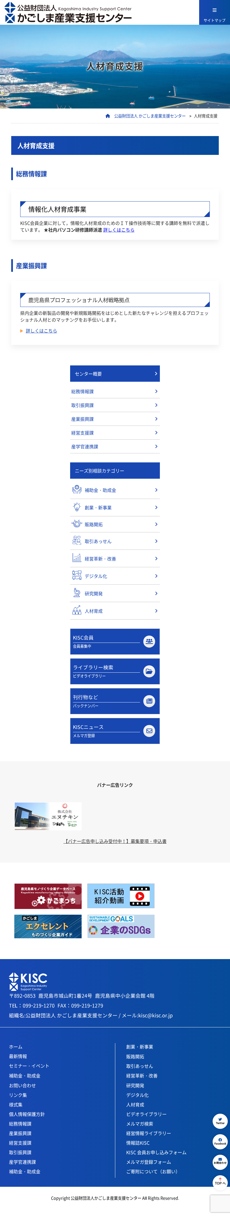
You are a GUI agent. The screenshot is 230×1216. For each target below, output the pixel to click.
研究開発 (135, 1085)
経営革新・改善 (142, 1075)
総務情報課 (82, 391)
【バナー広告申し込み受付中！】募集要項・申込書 (115, 841)
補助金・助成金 (24, 1075)
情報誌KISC (138, 1142)
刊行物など (85, 700)
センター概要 (88, 373)
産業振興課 (82, 418)
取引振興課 (82, 405)
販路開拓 (135, 1056)
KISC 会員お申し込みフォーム (156, 1152)
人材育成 (135, 1104)
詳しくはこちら (41, 330)
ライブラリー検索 (93, 671)
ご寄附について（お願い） (153, 1171)
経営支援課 (82, 432)
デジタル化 (137, 1094)
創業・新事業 (139, 1046)
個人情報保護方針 (27, 1114)
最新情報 (18, 1056)
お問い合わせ (22, 1085)
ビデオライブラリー (146, 1114)
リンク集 (18, 1094)
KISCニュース (88, 730)
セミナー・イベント (29, 1065)
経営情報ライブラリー (148, 1133)
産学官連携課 (84, 446)
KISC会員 (83, 641)
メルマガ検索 (139, 1123)
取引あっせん (139, 1066)
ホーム (15, 1046)
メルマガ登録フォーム (148, 1161)
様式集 (15, 1104)
